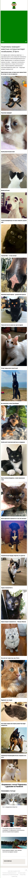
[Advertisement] (14, 25)
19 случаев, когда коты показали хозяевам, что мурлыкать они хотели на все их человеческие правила (13, 830)
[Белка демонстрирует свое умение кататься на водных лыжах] (14, 843)
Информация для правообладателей (10, 874)
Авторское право (21, 872)
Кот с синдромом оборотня (9, 807)
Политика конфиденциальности (9, 872)
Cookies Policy (14, 876)
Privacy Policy (23, 874)
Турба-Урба (10, 871)
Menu (3, 41)
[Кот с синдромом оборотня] (14, 799)
